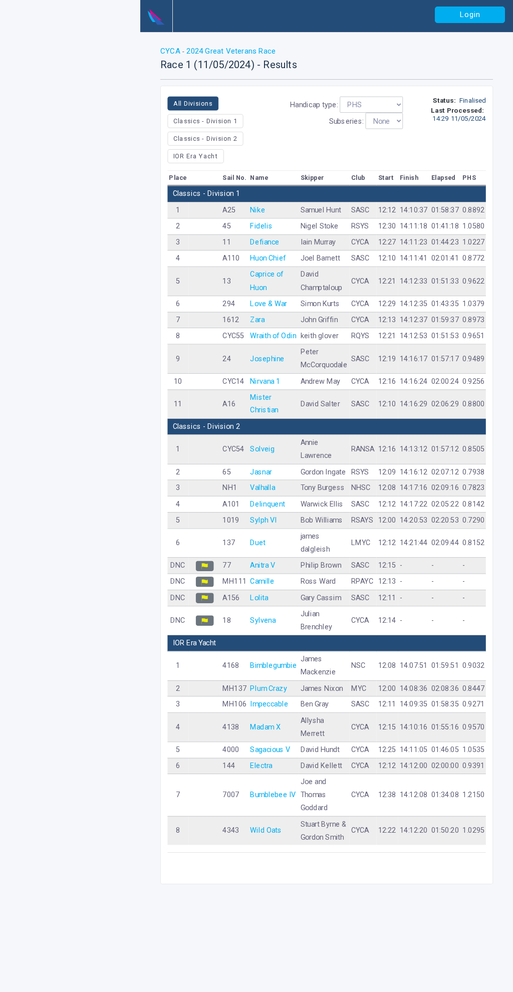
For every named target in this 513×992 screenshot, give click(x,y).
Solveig (262, 449)
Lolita (259, 597)
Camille (262, 581)
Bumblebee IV (273, 795)
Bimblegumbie (273, 665)
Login (470, 14)
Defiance (265, 242)
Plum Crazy (269, 688)
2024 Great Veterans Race (230, 51)
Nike (258, 209)
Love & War (269, 303)
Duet (258, 543)
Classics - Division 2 (205, 138)
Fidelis (261, 226)
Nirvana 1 (265, 381)
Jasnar (261, 471)
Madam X (265, 726)
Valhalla (263, 487)
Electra (261, 766)
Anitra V (263, 565)
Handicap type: (314, 104)
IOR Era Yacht (195, 155)
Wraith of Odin (273, 336)
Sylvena (263, 620)
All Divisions (192, 103)
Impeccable (269, 704)
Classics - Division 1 (205, 120)
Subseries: (346, 121)
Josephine (267, 358)
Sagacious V (270, 750)
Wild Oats (266, 830)
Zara (257, 320)
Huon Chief (268, 258)
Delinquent (267, 504)
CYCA (171, 51)
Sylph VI (264, 520)
